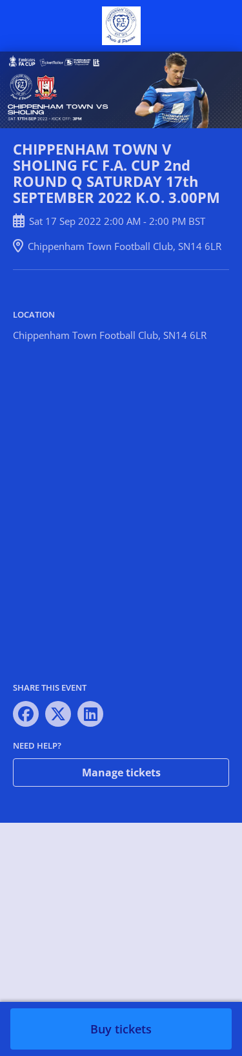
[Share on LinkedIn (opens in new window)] (90, 714)
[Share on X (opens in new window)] (58, 714)
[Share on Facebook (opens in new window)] (26, 714)
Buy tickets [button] (121, 1029)
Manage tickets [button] (121, 772)
